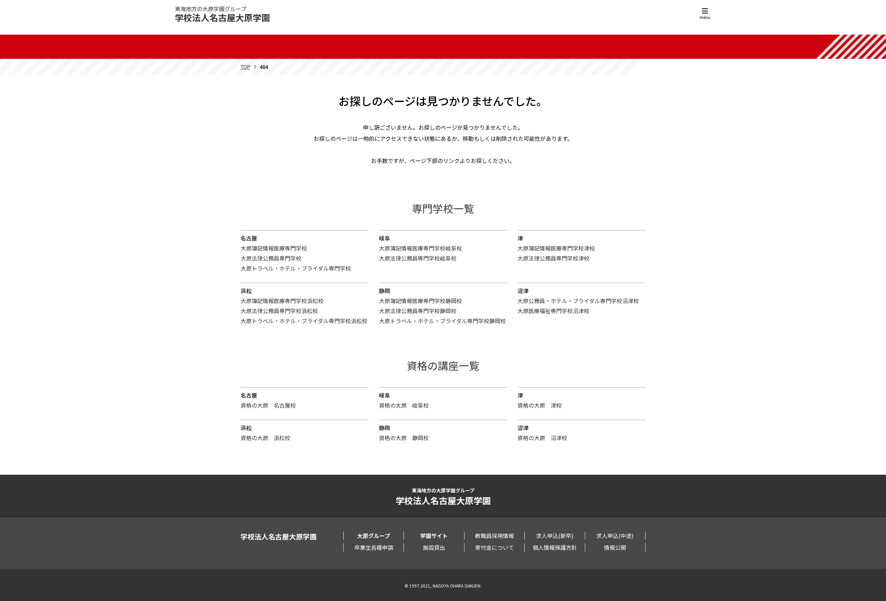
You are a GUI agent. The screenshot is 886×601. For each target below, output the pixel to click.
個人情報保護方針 (555, 547)
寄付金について (494, 547)
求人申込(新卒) (554, 535)
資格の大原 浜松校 (265, 438)
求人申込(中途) (615, 535)
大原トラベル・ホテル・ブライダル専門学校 (296, 268)
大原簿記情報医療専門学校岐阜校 (420, 248)
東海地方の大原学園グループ (222, 14)
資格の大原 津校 (539, 405)
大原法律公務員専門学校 (271, 258)
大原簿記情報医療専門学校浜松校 (282, 301)
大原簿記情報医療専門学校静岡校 (420, 301)
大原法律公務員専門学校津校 (553, 258)
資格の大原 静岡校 (404, 438)
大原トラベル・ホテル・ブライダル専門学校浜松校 (304, 321)
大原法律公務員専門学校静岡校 (417, 311)
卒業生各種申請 (373, 547)
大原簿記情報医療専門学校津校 (556, 248)
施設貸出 (434, 547)
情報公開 (615, 547)
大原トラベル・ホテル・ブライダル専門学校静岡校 (442, 321)
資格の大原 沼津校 (542, 438)
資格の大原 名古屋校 (268, 405)
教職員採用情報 (494, 535)
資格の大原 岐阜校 (404, 405)
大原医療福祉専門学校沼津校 (553, 311)
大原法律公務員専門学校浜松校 (279, 311)
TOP (245, 66)
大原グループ (373, 535)
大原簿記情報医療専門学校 (274, 248)
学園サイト (434, 535)
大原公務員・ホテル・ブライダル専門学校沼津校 (578, 301)
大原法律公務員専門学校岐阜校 (417, 258)
